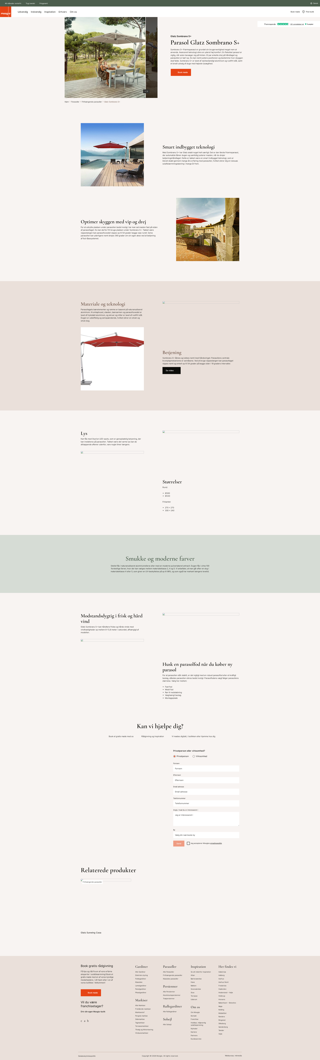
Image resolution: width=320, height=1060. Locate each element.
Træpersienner (168, 999)
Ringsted (221, 1020)
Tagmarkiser (140, 1023)
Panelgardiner (140, 989)
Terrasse (194, 996)
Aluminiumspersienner (171, 995)
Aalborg (221, 975)
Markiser (141, 1000)
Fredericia (222, 986)
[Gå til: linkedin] (88, 1021)
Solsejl (167, 1019)
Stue (192, 993)
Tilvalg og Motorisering (144, 1030)
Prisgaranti (44, 3)
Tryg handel (30, 3)
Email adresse (178, 787)
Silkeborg (222, 1023)
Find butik (310, 12)
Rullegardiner (172, 1006)
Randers (221, 1017)
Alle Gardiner (140, 972)
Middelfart (222, 1013)
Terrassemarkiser (142, 1026)
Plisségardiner (140, 993)
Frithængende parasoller (92, 102)
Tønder (221, 1030)
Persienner (170, 986)
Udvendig (23, 12)
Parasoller (75, 102)
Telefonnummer (179, 798)
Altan (193, 975)
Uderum (194, 999)
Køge (220, 1006)
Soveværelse (196, 989)
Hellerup (221, 996)
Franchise (194, 1019)
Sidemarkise (140, 1019)
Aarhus (221, 979)
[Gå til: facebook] (81, 1021)
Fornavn (176, 763)
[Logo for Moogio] (5, 12)
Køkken (193, 986)
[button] (69, 57)
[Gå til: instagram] (84, 1021)
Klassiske (138, 982)
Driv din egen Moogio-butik (93, 1011)
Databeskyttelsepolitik (87, 1056)
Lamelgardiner (140, 986)
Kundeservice (196, 1039)
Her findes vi (227, 966)
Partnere (194, 1035)
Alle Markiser (140, 1005)
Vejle (220, 1034)
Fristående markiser (143, 1009)
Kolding (221, 1010)
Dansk (315, 3)
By (174, 830)
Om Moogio (195, 1012)
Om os (73, 12)
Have (193, 982)
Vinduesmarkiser (141, 1033)
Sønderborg (223, 1027)
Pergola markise (141, 1016)
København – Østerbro (227, 1003)
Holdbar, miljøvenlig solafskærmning (198, 1024)
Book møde (295, 12)
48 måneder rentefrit (13, 3)
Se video (170, 370)
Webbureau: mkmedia (233, 1056)
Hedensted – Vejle (225, 993)
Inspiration (50, 12)
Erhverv (63, 12)
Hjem (67, 102)
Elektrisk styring (141, 975)
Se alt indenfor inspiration (201, 972)
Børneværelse (196, 979)
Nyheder (194, 1029)
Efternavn (177, 775)
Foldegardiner (140, 979)
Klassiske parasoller (170, 979)
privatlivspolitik (216, 843)
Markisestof (139, 1012)
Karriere (194, 1032)
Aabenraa (222, 972)
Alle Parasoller (168, 972)
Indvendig (36, 12)
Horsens (221, 999)
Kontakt (194, 1016)
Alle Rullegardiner (170, 1012)
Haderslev (222, 989)
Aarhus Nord (223, 982)
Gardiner (141, 966)
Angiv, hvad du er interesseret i (185, 810)
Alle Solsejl (167, 1024)
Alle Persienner (169, 992)
